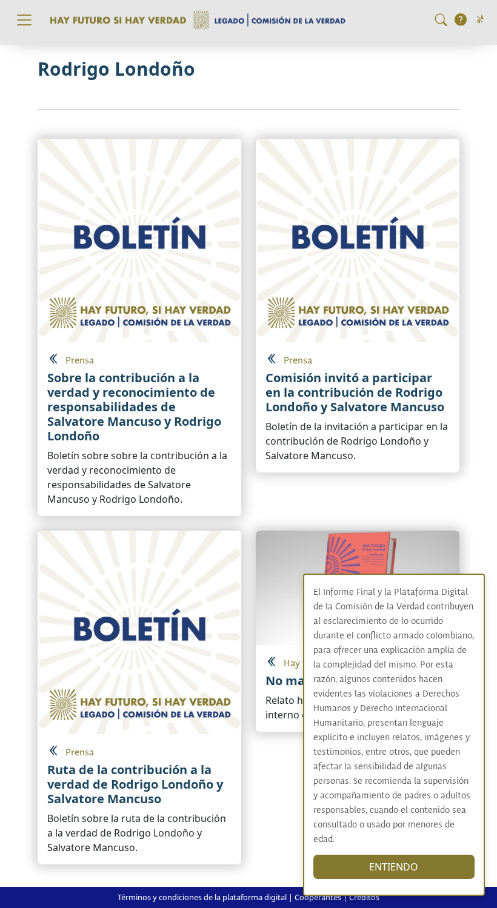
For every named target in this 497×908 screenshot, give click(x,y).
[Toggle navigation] (24, 20)
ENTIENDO (393, 866)
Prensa (79, 360)
